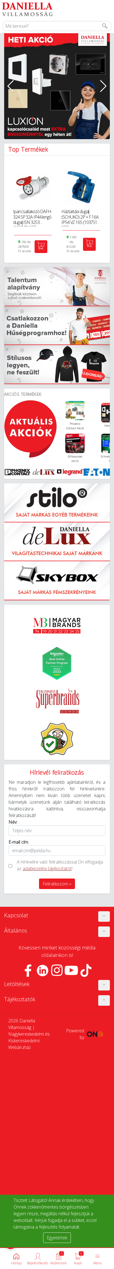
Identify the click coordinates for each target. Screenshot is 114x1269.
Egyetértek (57, 1238)
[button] (10, 86)
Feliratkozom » (57, 884)
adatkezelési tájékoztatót (47, 868)
